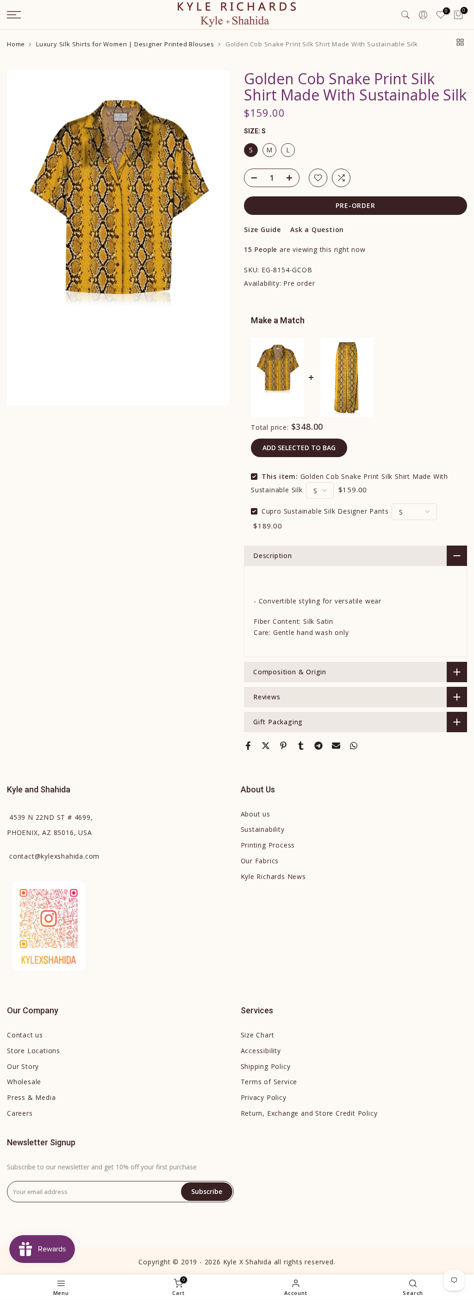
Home (16, 44)
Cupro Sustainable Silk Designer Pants (325, 511)
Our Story (23, 1066)
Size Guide (262, 229)
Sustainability (263, 829)
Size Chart (257, 1034)
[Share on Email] (336, 745)
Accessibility (261, 1050)
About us (255, 814)
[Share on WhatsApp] (353, 745)
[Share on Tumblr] (301, 745)
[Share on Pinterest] (283, 745)
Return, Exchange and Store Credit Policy (309, 1113)
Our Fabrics (260, 860)
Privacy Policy (264, 1097)
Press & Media (31, 1097)
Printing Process (268, 845)
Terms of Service (269, 1081)
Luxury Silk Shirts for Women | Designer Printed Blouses (125, 44)
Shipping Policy (266, 1066)
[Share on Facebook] (248, 745)
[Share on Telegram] (318, 745)
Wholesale (24, 1081)
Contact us (25, 1034)
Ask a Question (317, 229)
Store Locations (33, 1050)
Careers (20, 1113)
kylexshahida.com (54, 856)
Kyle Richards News (273, 876)
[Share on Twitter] (266, 745)
